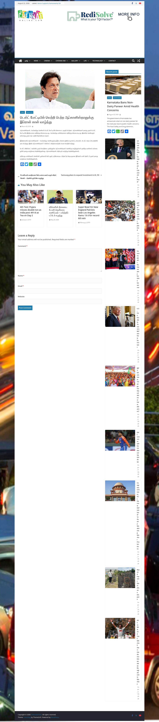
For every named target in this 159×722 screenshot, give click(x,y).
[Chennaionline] (20, 60)
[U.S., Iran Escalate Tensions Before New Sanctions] (120, 335)
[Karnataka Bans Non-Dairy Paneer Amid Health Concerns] (123, 84)
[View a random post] (138, 60)
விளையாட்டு (29, 112)
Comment (22, 246)
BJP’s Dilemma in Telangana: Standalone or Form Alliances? (138, 389)
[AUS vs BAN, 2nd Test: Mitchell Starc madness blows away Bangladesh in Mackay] (120, 659)
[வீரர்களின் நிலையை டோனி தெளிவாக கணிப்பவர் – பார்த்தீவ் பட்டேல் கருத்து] (60, 191)
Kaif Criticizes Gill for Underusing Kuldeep (138, 447)
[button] (29, 60)
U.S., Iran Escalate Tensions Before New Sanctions (138, 327)
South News (117, 97)
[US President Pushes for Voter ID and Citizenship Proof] (120, 168)
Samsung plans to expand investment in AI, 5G (80, 175)
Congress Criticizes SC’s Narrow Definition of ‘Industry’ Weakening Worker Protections (138, 516)
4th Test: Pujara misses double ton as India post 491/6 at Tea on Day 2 (30, 211)
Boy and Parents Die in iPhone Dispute (138, 584)
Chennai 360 (61, 61)
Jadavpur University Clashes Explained (138, 216)
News (36, 61)
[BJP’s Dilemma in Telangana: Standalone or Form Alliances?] (120, 397)
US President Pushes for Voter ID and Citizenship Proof (138, 161)
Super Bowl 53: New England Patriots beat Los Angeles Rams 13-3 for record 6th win (88, 213)
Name (21, 276)
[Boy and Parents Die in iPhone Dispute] (120, 592)
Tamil (22, 112)
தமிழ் (26, 61)
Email (21, 286)
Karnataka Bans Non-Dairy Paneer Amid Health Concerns (123, 106)
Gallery (74, 61)
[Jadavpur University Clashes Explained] (120, 223)
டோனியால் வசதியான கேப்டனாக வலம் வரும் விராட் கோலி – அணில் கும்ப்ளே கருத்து (38, 176)
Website (21, 296)
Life (85, 61)
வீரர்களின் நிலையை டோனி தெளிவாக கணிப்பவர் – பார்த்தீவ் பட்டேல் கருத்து (58, 211)
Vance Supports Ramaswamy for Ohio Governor (138, 269)
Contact (112, 61)
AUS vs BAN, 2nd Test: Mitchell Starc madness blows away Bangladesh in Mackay (138, 652)
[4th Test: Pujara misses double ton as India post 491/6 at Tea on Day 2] (31, 191)
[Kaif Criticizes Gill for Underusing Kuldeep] (120, 454)
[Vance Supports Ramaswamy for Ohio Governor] (120, 277)
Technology (97, 61)
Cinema (47, 61)
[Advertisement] (79, 41)
